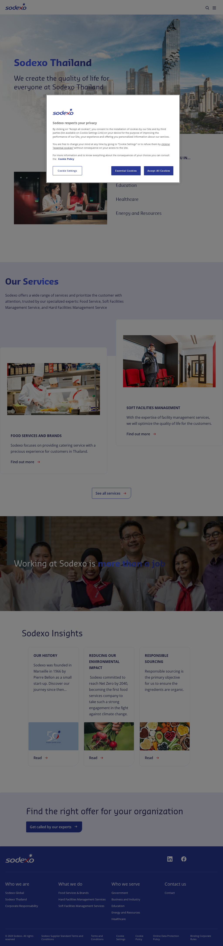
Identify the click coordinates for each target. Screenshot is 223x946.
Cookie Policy (66, 159)
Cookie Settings (67, 170)
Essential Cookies (126, 170)
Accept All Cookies (158, 170)
